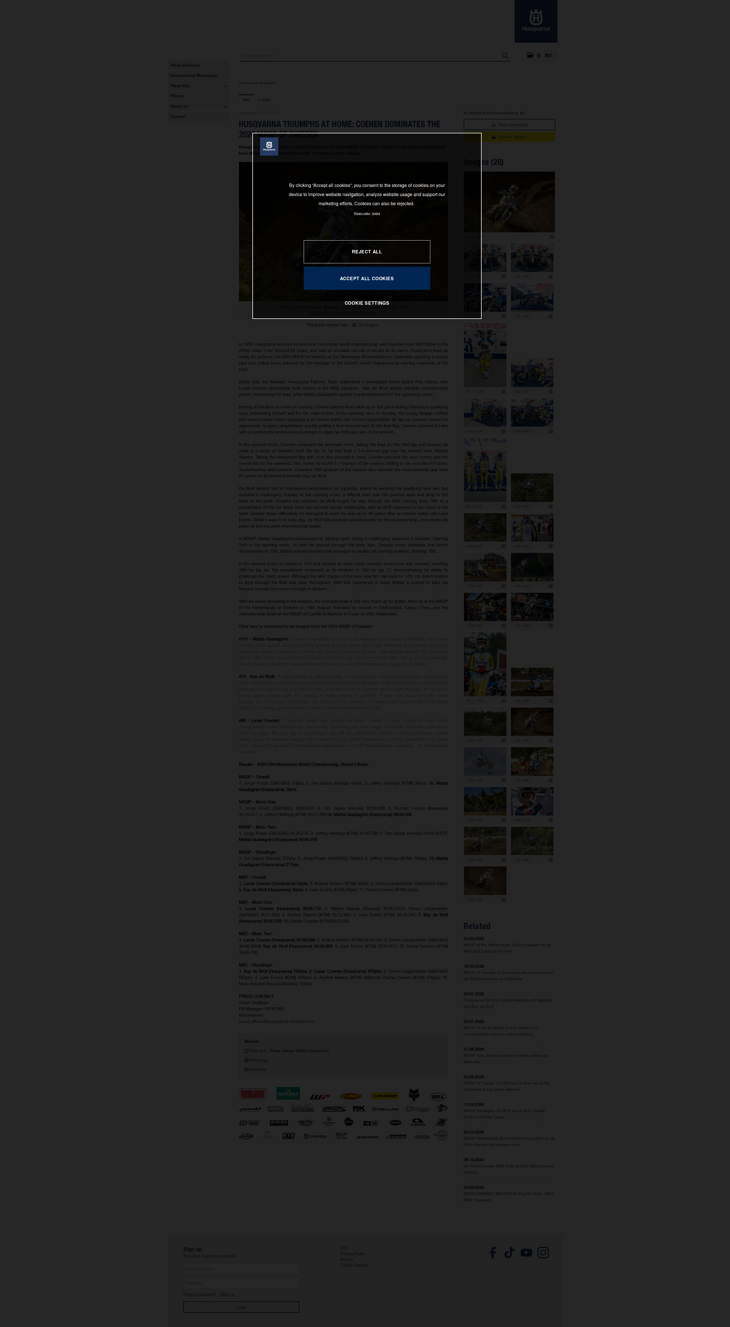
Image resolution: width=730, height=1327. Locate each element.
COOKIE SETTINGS (367, 303)
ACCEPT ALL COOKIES (367, 278)
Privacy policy (362, 213)
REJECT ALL (367, 251)
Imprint (376, 213)
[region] (367, 226)
